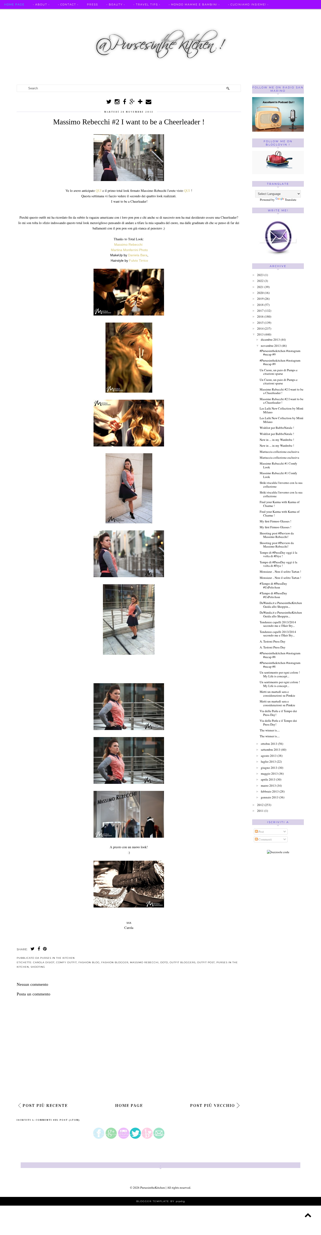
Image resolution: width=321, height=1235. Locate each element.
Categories (14, 22)
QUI (99, 190)
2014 (260, 328)
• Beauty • (115, 4)
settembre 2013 (270, 749)
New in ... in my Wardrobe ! (277, 440)
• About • (41, 4)
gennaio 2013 (269, 797)
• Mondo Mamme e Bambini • (194, 4)
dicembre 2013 (270, 339)
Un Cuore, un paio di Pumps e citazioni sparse (279, 372)
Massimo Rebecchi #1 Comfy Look (278, 465)
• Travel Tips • (146, 4)
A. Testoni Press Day (273, 641)
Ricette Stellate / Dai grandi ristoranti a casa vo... (54, 13)
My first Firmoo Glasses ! (275, 521)
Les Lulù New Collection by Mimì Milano (281, 410)
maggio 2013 (269, 773)
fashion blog (89, 962)
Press (92, 4)
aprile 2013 (268, 779)
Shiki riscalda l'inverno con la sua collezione (281, 485)
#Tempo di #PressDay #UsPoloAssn (273, 585)
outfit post (206, 962)
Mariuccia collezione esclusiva (279, 452)
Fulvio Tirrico (138, 260)
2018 (260, 305)
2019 (260, 298)
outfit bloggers (183, 962)
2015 (260, 322)
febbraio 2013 (270, 791)
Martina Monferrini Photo (129, 250)
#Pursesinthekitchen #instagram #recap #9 (280, 353)
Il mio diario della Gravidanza (281, 13)
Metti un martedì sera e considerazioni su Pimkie (277, 694)
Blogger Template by (160, 1201)
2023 (260, 275)
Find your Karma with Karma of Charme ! (279, 504)
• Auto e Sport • (128, 13)
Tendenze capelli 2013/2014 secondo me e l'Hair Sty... (278, 624)
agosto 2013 (269, 756)
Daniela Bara (137, 255)
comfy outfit (66, 962)
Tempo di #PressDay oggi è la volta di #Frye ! (278, 554)
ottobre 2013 (269, 744)
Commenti (265, 839)
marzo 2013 (268, 785)
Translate (290, 199)
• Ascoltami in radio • (171, 13)
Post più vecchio (212, 1105)
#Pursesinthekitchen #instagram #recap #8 (280, 655)
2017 (260, 310)
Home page (14, 4)
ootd (164, 962)
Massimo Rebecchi (128, 244)
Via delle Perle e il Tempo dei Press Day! (278, 713)
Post (261, 831)
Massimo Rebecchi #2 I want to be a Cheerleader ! (281, 391)
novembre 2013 (271, 345)
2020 (260, 293)
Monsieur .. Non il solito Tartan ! (280, 571)
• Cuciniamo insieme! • (248, 4)
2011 (260, 811)
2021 (260, 287)
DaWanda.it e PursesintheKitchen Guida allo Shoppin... (281, 605)
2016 (260, 316)
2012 (260, 805)
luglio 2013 (268, 761)
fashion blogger (114, 962)
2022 (260, 281)
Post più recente (45, 1105)
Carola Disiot (44, 962)
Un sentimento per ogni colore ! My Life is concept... (280, 674)
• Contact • (68, 4)
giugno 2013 (269, 767)
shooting (38, 966)
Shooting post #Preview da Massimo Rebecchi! (277, 535)
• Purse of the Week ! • (221, 13)
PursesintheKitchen (153, 1187)
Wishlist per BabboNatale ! (277, 428)
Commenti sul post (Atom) (58, 1120)
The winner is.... (270, 730)
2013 (260, 334)
